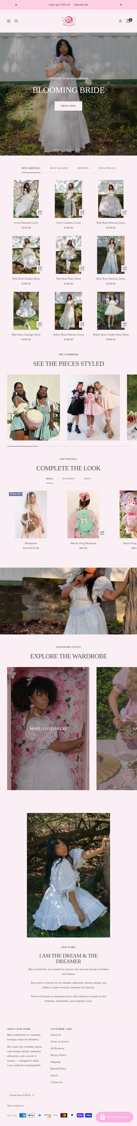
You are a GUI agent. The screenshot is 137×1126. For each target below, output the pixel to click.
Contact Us (56, 1082)
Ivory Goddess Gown (68, 222)
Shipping (55, 1061)
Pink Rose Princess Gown (111, 222)
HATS (87, 478)
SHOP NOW (68, 110)
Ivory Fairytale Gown (26, 222)
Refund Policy (58, 1068)
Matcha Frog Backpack (83, 543)
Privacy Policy (58, 1055)
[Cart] (128, 21)
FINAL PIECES (107, 168)
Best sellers (59, 168)
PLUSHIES (69, 478)
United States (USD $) (20, 1095)
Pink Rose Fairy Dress (68, 278)
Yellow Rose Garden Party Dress (111, 334)
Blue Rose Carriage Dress (26, 334)
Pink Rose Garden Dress (26, 278)
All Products (57, 1048)
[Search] (16, 21)
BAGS (49, 478)
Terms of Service (59, 1041)
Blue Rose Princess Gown (111, 278)
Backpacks (31, 543)
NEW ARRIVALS (31, 168)
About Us (55, 1034)
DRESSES (83, 168)
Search (54, 1075)
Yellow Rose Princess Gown (68, 334)
